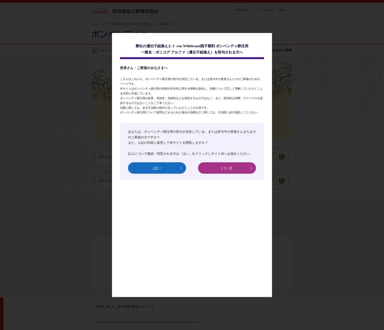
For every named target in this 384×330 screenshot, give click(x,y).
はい (157, 168)
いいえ (227, 168)
